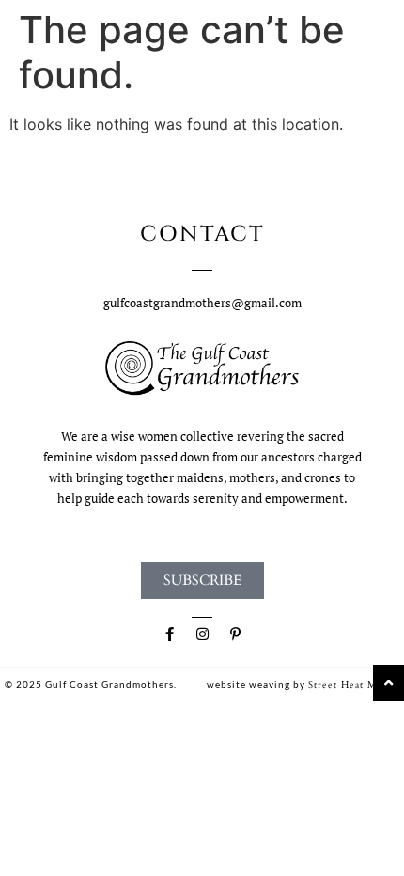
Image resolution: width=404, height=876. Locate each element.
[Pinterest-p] (235, 634)
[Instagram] (202, 634)
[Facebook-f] (169, 634)
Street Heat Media (352, 685)
